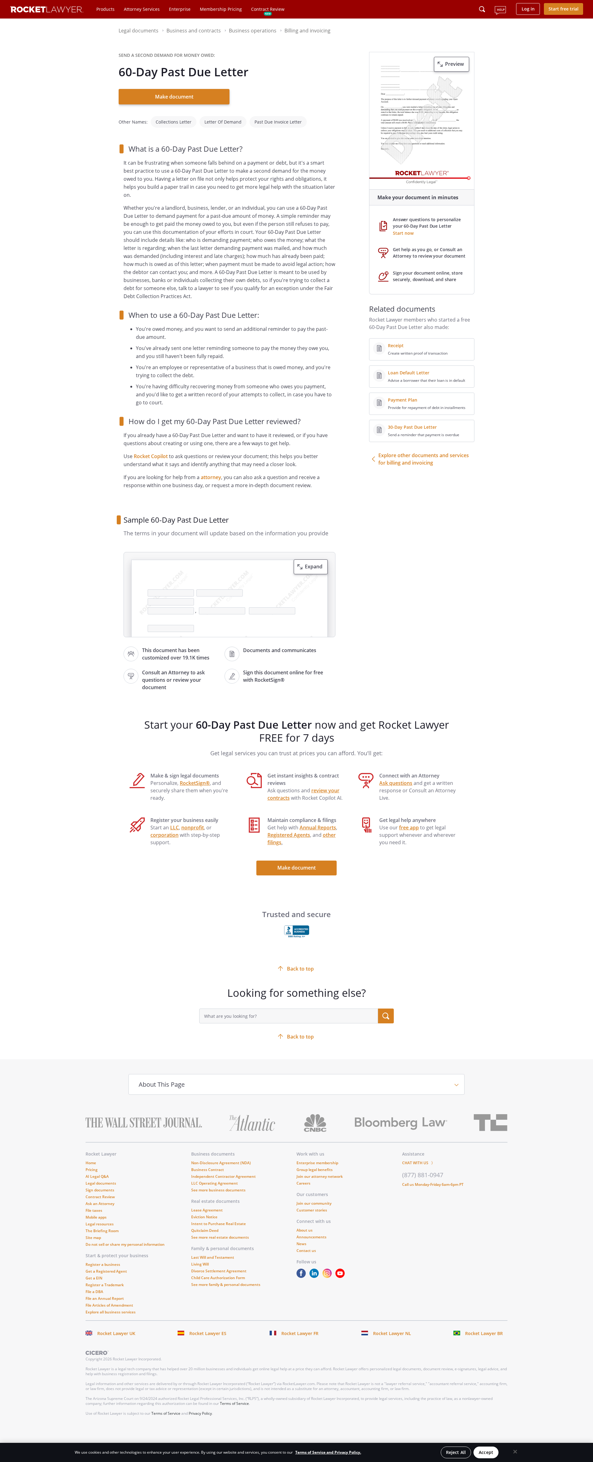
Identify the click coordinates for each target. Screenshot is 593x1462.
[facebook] (302, 1276)
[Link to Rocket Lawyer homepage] (47, 10)
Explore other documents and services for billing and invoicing (423, 459)
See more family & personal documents (225, 1284)
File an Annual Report (105, 1298)
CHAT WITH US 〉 (418, 1162)
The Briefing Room (102, 1230)
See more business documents (218, 1190)
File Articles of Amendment (109, 1305)
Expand (313, 566)
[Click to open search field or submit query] (482, 9)
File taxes (94, 1210)
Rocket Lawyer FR (299, 1333)
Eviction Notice (204, 1217)
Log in (528, 9)
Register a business (103, 1264)
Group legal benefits (314, 1169)
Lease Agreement (207, 1210)
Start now (403, 233)
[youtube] (341, 1276)
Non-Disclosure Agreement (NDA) (221, 1162)
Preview (454, 64)
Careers (303, 1183)
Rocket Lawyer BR (484, 1333)
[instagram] (328, 1276)
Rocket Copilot (151, 456)
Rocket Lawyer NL (392, 1333)
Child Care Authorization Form (218, 1277)
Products (105, 9)
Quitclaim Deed (204, 1230)
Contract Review (267, 9)
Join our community (313, 1203)
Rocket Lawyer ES (207, 1333)
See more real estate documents (220, 1237)
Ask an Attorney (100, 1203)
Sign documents (100, 1190)
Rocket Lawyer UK (116, 1333)
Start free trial (563, 9)
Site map (93, 1237)
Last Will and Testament (212, 1257)
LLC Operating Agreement (214, 1183)
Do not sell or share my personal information (125, 1244)
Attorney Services (142, 9)
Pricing (92, 1169)
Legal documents (101, 1183)
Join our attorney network (319, 1176)
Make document (174, 96)
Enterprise (180, 9)
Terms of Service (234, 1403)
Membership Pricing (221, 9)
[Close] (515, 1452)
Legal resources (100, 1224)
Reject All (456, 1452)
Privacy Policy (200, 1413)
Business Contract (207, 1169)
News (301, 1243)
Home (91, 1162)
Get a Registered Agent (106, 1271)
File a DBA (94, 1291)
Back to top (300, 1036)
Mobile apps (96, 1217)
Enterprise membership (317, 1162)
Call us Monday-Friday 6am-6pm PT (433, 1184)
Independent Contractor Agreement (223, 1176)
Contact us (306, 1250)
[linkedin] (315, 1276)
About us (304, 1230)
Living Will (200, 1264)
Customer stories (311, 1210)
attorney (211, 477)
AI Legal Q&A (97, 1176)
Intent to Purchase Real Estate (218, 1223)
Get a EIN (94, 1278)
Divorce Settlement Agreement (218, 1271)
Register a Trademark (105, 1284)
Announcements (311, 1237)
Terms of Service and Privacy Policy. (328, 1452)
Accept (486, 1452)
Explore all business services (111, 1312)
